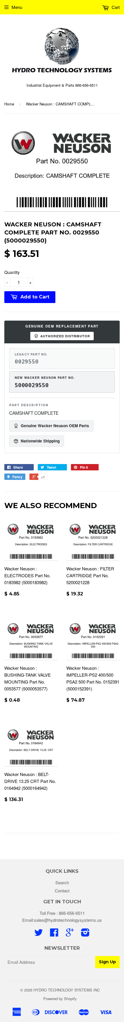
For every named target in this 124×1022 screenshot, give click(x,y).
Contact (62, 890)
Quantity (12, 272)
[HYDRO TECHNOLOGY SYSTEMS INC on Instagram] (85, 934)
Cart (115, 7)
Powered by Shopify (60, 998)
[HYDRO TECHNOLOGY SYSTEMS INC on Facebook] (54, 934)
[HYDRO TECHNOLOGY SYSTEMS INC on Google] (69, 934)
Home (9, 104)
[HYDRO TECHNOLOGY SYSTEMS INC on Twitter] (38, 934)
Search (62, 882)
